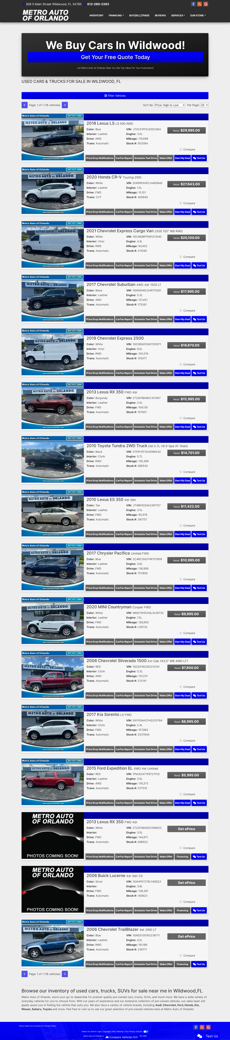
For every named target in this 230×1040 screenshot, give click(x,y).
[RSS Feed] (199, 4)
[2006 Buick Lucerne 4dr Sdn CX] (53, 889)
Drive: (90, 138)
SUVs (147, 997)
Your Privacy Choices (134, 1031)
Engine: (131, 134)
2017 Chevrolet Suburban (124, 284)
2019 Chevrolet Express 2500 (115, 338)
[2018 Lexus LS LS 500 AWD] (53, 136)
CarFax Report (124, 158)
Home (21, 1026)
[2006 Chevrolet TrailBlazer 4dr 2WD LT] (53, 942)
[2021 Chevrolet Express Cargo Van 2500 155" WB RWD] (53, 244)
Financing (182, 856)
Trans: (91, 143)
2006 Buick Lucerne (115, 875)
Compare (189, 149)
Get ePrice (186, 829)
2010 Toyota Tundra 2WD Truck (137, 445)
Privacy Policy (50, 1026)
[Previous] (25, 105)
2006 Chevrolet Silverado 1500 (137, 660)
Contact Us (38, 1026)
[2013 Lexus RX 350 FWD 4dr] (53, 405)
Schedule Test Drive (145, 158)
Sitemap (120, 1031)
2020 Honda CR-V (114, 177)
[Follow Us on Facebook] (193, 4)
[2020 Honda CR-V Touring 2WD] (53, 190)
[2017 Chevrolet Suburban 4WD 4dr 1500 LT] (53, 298)
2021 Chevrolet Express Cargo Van (135, 230)
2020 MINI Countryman (119, 606)
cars (130, 997)
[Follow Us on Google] (205, 4)
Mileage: (132, 138)
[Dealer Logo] (45, 15)
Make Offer (166, 158)
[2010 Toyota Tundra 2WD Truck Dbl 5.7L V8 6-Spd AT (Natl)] (53, 459)
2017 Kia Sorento (109, 714)
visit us (85, 1009)
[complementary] (220, 1030)
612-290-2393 (98, 4)
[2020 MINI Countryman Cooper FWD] (53, 620)
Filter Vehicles (116, 95)
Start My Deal (182, 158)
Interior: (92, 134)
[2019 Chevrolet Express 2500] (53, 351)
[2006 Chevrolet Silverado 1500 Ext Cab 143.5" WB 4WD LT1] (53, 674)
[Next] (65, 105)
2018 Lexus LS (110, 123)
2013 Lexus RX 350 (112, 392)
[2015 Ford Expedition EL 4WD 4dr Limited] (53, 781)
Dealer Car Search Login (91, 1031)
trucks (138, 997)
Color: (91, 129)
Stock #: (131, 143)
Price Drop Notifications (100, 158)
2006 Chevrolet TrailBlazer (121, 929)
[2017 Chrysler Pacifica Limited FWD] (53, 566)
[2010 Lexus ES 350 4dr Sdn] (53, 513)
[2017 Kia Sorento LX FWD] (53, 727)
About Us (29, 1026)
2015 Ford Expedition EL (122, 768)
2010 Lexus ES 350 (111, 499)
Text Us (200, 158)
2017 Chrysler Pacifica (118, 553)
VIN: (129, 129)
